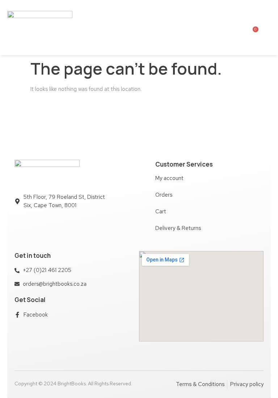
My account (169, 178)
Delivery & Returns (178, 228)
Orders (163, 194)
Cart (160, 211)
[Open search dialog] (268, 27)
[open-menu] (219, 27)
